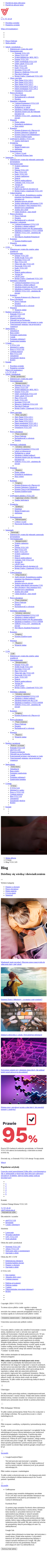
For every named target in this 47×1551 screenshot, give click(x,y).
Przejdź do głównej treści (14, 5)
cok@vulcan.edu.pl (8, 1210)
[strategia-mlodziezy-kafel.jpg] (24, 996)
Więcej (3, 1162)
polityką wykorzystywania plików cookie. (22, 1308)
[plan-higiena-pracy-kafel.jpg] (24, 1103)
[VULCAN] (11, 15)
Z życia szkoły (10, 893)
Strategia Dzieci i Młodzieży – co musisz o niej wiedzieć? (21, 999)
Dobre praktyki (10, 891)
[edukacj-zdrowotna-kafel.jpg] (24, 1031)
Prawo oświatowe (11, 889)
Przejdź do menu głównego (15, 3)
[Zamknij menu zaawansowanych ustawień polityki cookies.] (2, 1326)
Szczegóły (4, 1453)
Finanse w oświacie (12, 887)
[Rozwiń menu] (2, 17)
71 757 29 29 (6, 19)
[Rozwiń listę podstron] (22, 47)
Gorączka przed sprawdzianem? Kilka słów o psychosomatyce (23, 1171)
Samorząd (9, 895)
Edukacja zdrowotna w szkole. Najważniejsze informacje (21, 1035)
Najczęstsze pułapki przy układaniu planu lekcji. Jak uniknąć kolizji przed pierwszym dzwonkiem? (23, 1071)
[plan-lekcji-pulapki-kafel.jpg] (24, 1066)
